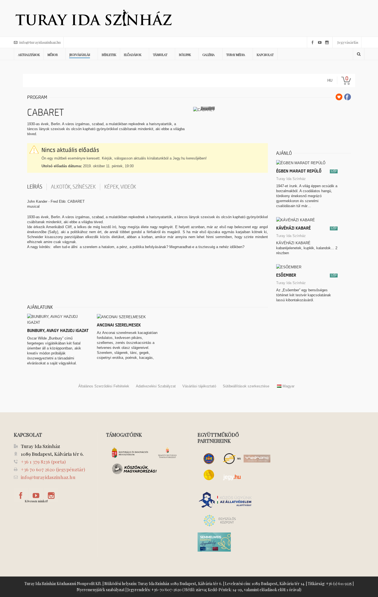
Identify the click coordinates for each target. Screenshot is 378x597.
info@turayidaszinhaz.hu (40, 42)
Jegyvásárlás (347, 42)
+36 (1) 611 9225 (339, 583)
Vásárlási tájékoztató (199, 386)
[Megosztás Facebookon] (347, 97)
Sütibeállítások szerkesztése (246, 386)
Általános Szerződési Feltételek (103, 386)
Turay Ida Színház (291, 179)
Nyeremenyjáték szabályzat (101, 589)
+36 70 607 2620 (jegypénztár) (53, 469)
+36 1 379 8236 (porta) (43, 462)
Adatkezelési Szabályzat (156, 386)
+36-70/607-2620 (166, 589)
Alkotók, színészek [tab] (73, 187)
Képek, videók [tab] (120, 187)
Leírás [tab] (34, 187)
